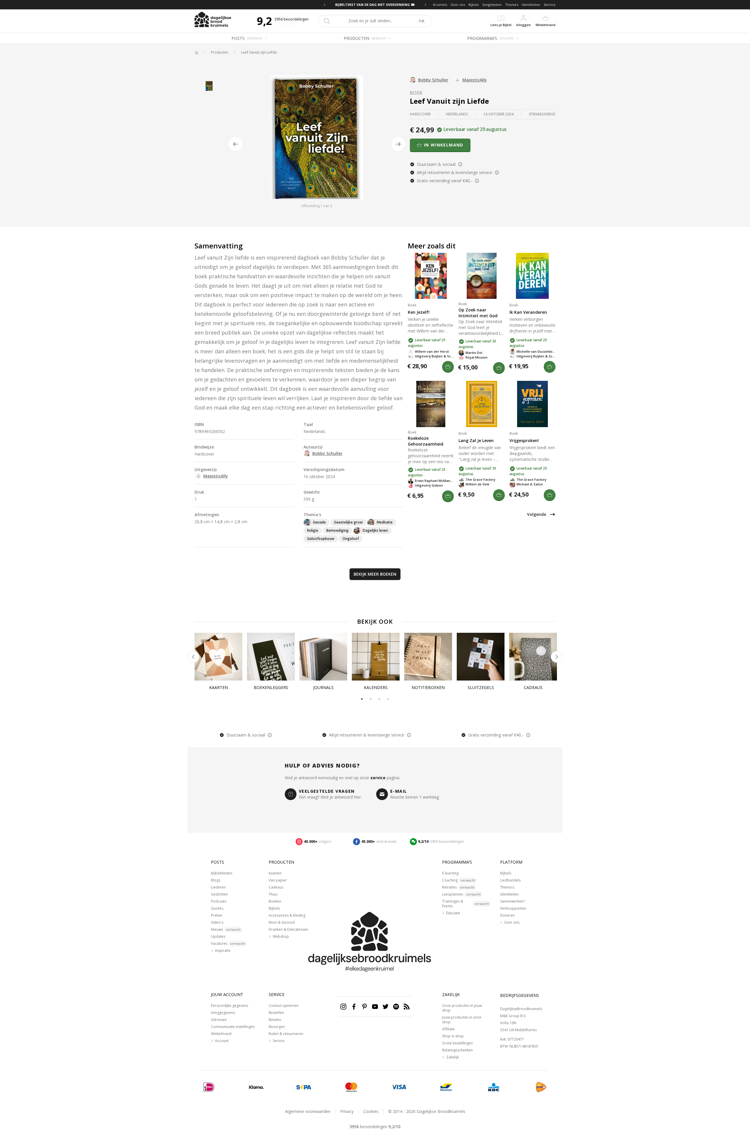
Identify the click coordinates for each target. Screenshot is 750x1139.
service (378, 777)
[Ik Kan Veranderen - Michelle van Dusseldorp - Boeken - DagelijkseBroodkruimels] (532, 276)
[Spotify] (396, 1007)
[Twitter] (385, 1007)
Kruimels (440, 4)
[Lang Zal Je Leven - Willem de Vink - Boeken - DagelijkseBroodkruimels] (481, 404)
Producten (219, 52)
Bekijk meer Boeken (375, 574)
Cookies (371, 1111)
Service (549, 4)
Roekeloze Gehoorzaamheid (425, 441)
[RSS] (407, 1007)
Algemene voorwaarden (307, 1111)
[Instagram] (343, 1007)
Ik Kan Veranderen (528, 312)
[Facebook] (354, 1007)
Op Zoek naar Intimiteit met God (477, 312)
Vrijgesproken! (524, 440)
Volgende (536, 514)
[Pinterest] (364, 1007)
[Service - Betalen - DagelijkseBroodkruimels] (209, 1087)
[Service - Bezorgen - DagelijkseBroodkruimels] (541, 1087)
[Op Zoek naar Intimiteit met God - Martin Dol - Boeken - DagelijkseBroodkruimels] (481, 276)
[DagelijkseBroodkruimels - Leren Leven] (196, 52)
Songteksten (492, 4)
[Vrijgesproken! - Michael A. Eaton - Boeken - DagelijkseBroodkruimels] (532, 404)
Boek (416, 93)
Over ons (458, 4)
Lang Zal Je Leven (476, 440)
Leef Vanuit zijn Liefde (259, 52)
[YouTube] (375, 1007)
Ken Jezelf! (418, 312)
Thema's (511, 4)
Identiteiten (531, 4)
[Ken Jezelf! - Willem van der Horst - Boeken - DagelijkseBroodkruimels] (431, 276)
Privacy (347, 1111)
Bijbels (473, 4)
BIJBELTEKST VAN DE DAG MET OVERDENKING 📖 (375, 4)
